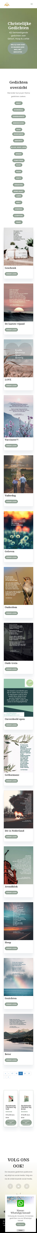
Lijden (18, 196)
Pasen (18, 171)
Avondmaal (18, 110)
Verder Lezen (11, 274)
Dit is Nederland (14, 830)
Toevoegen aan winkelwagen (10, 1122)
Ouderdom (11, 607)
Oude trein (11, 663)
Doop (18, 129)
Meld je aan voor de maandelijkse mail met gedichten (18, 48)
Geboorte (18, 141)
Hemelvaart (18, 191)
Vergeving (18, 185)
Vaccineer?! (11, 439)
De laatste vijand (15, 323)
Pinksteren (18, 160)
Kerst (18, 202)
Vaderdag (10, 495)
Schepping (18, 216)
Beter (8, 1054)
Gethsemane (12, 774)
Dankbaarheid (18, 116)
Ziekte (18, 178)
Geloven (9, 551)
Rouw (18, 165)
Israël (18, 222)
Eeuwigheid (18, 134)
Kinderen (18, 209)
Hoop (8, 942)
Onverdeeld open (15, 718)
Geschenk (10, 267)
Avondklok (11, 886)
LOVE (8, 379)
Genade (18, 154)
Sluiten (21, 1230)
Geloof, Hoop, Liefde (18, 147)
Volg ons (20, 1224)
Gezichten (11, 998)
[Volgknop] (10, 1186)
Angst (18, 103)
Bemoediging (18, 123)
